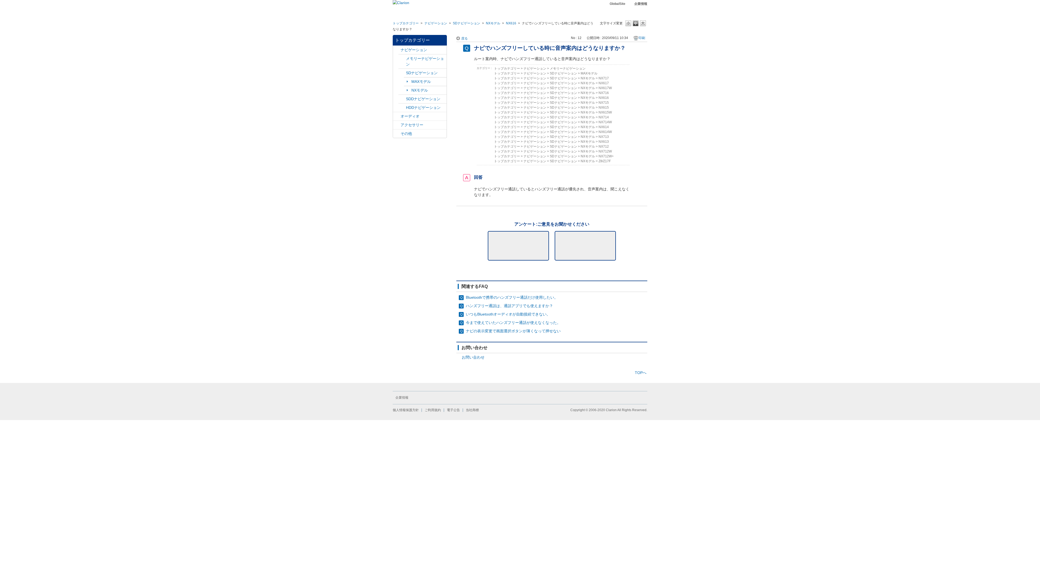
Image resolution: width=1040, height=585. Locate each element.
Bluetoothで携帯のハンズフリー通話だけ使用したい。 (512, 297)
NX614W (605, 132)
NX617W (605, 88)
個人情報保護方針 (406, 410)
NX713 (604, 137)
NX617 (604, 83)
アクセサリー (412, 125)
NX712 (604, 146)
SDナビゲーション (466, 23)
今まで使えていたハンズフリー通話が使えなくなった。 (513, 322)
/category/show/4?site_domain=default (396, 116)
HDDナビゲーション (423, 107)
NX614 (604, 127)
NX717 (604, 78)
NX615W (605, 112)
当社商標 (472, 410)
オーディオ (410, 116)
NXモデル (493, 23)
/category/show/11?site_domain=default (396, 133)
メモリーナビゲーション (425, 61)
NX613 (604, 142)
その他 (406, 133)
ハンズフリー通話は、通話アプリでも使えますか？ (509, 306)
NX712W (605, 151)
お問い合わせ (473, 357)
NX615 (604, 107)
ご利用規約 (433, 410)
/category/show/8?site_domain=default (402, 107)
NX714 (604, 117)
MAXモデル (421, 81)
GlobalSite (617, 4)
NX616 (511, 23)
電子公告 (453, 410)
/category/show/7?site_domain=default (402, 58)
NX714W (605, 122)
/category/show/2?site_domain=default (396, 50)
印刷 (642, 38)
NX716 (604, 93)
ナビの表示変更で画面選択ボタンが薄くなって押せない (513, 331)
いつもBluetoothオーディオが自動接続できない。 (508, 314)
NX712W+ (606, 156)
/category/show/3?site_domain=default (402, 73)
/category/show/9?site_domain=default (402, 99)
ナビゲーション (435, 23)
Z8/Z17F (605, 161)
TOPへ (640, 372)
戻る (464, 38)
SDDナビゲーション (423, 99)
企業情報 (640, 4)
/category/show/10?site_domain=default (396, 125)
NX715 (604, 103)
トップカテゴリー (406, 23)
